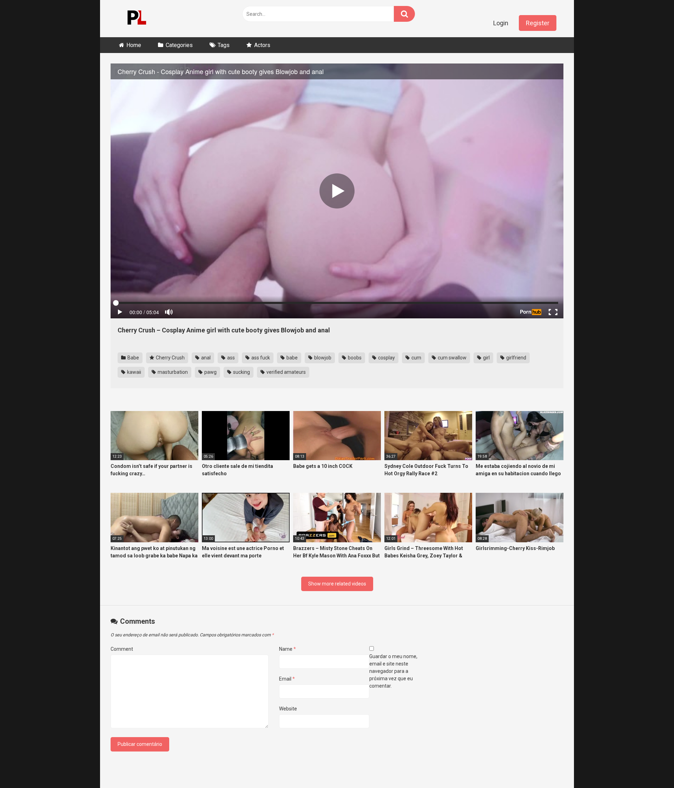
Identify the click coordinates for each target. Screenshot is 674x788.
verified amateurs (285, 372)
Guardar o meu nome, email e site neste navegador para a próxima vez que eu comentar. (393, 671)
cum (415, 357)
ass (230, 357)
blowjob (322, 357)
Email (287, 679)
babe (291, 357)
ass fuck (260, 357)
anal (205, 357)
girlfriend (515, 357)
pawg (210, 372)
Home (133, 45)
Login (500, 23)
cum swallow (452, 357)
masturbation (172, 372)
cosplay (386, 357)
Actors (262, 45)
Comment (122, 649)
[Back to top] (650, 767)
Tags (224, 45)
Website (288, 708)
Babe (132, 357)
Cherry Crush (170, 357)
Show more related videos (337, 584)
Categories (179, 45)
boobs (354, 357)
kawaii (133, 372)
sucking (241, 372)
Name (287, 649)
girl (486, 357)
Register (537, 23)
